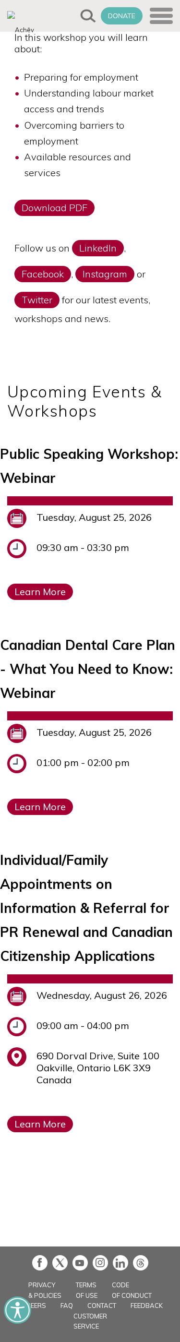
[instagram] (100, 1262)
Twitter (37, 300)
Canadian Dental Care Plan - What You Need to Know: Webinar (87, 668)
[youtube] (80, 1262)
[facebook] (40, 1262)
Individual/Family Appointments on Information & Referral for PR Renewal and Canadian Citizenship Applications (86, 907)
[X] (60, 1262)
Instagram (105, 274)
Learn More (40, 592)
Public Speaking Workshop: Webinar (89, 465)
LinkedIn (98, 248)
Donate (121, 16)
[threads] (140, 1262)
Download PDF (54, 208)
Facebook (43, 274)
